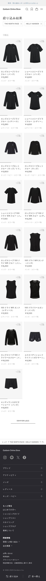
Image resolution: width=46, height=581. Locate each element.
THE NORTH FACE (12, 24)
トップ (4, 442)
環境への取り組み (10, 542)
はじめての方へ (9, 509)
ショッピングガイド (11, 514)
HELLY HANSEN (32, 24)
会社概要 (6, 546)
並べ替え (36, 576)
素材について (8, 530)
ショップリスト (9, 518)
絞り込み (14, 576)
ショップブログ (9, 526)
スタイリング (8, 522)
